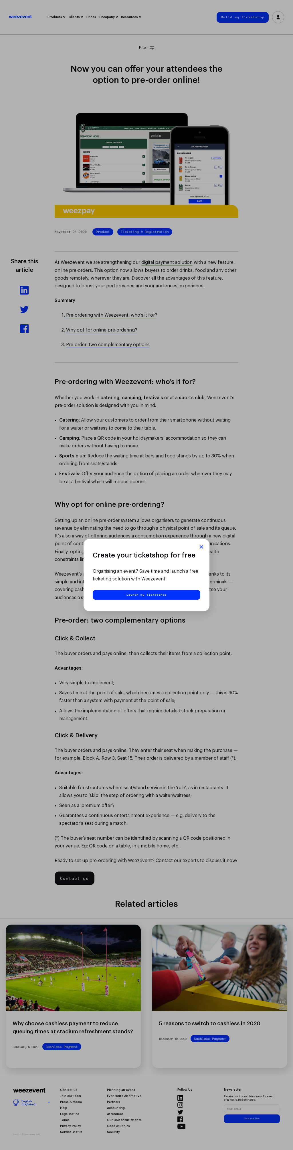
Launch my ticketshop (146, 594)
